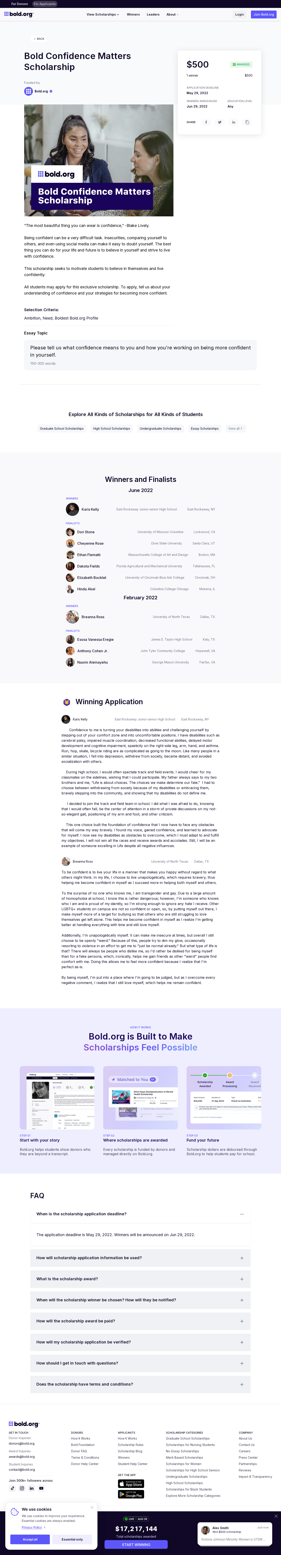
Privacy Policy (32, 1527)
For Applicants (45, 4)
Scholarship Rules (131, 1445)
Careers (244, 1451)
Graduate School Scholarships (62, 428)
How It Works (80, 1438)
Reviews (245, 1470)
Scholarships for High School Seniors (193, 1470)
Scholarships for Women (183, 1464)
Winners (133, 14)
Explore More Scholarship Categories (193, 1496)
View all (234, 428)
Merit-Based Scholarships (184, 1457)
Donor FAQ (79, 1451)
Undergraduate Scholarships (160, 428)
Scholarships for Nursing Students (190, 1445)
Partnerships (248, 1464)
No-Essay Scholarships (182, 1451)
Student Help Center (133, 1464)
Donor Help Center (85, 1464)
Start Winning (136, 1544)
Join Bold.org (264, 14)
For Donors (19, 4)
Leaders (153, 14)
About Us (245, 1438)
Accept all (30, 1539)
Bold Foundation (83, 1445)
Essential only (72, 1539)
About (171, 14)
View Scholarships (101, 14)
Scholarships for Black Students (189, 1489)
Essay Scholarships (205, 428)
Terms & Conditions (85, 1457)
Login (239, 14)
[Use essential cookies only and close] (91, 1507)
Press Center (248, 1457)
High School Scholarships (111, 428)
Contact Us (247, 1445)
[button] (140, 1214)
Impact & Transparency (255, 1476)
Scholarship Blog (130, 1451)
